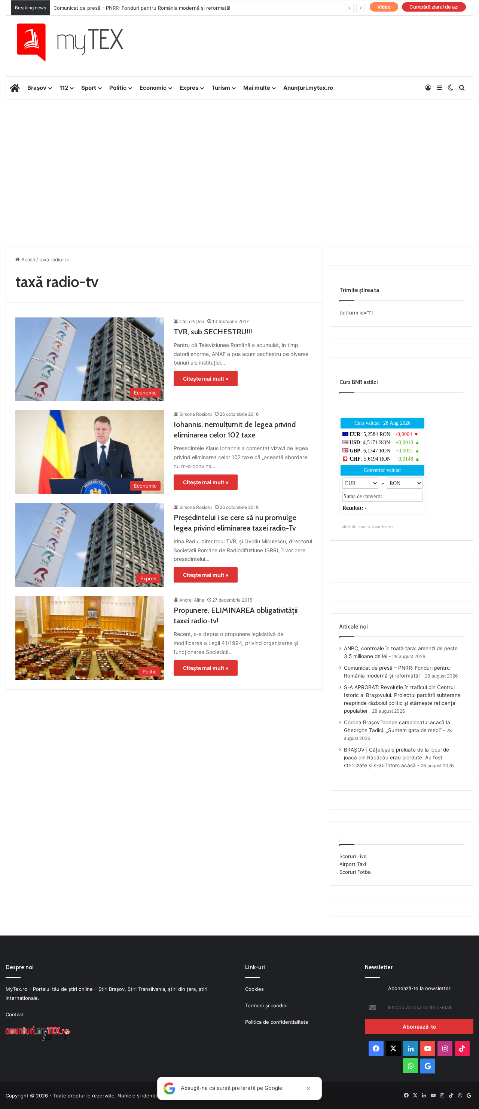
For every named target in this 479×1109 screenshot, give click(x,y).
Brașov (36, 87)
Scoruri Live (353, 856)
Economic (153, 87)
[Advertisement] (239, 159)
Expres (189, 87)
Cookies (254, 989)
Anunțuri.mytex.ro (308, 87)
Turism (220, 87)
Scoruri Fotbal (355, 872)
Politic (117, 87)
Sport (88, 87)
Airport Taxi (352, 864)
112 (64, 87)
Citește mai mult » (205, 378)
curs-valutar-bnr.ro (376, 527)
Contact (15, 1014)
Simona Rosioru (195, 414)
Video (384, 7)
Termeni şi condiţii (266, 1005)
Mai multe (256, 87)
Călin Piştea (191, 321)
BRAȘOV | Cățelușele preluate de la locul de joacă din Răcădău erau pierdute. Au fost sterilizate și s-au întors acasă (396, 757)
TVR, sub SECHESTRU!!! (213, 331)
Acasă (27, 259)
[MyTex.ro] (77, 42)
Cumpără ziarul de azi (433, 7)
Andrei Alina (191, 600)
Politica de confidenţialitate (276, 1022)
